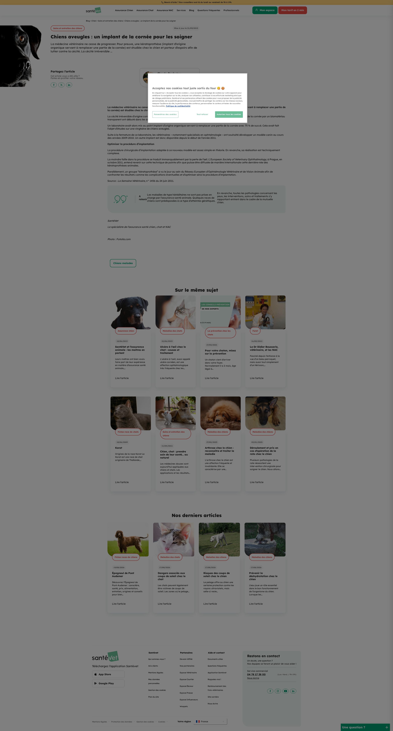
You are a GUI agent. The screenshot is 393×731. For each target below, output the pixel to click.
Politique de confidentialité (178, 106)
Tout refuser (202, 114)
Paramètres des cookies (165, 114)
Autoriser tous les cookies (229, 114)
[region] (197, 98)
